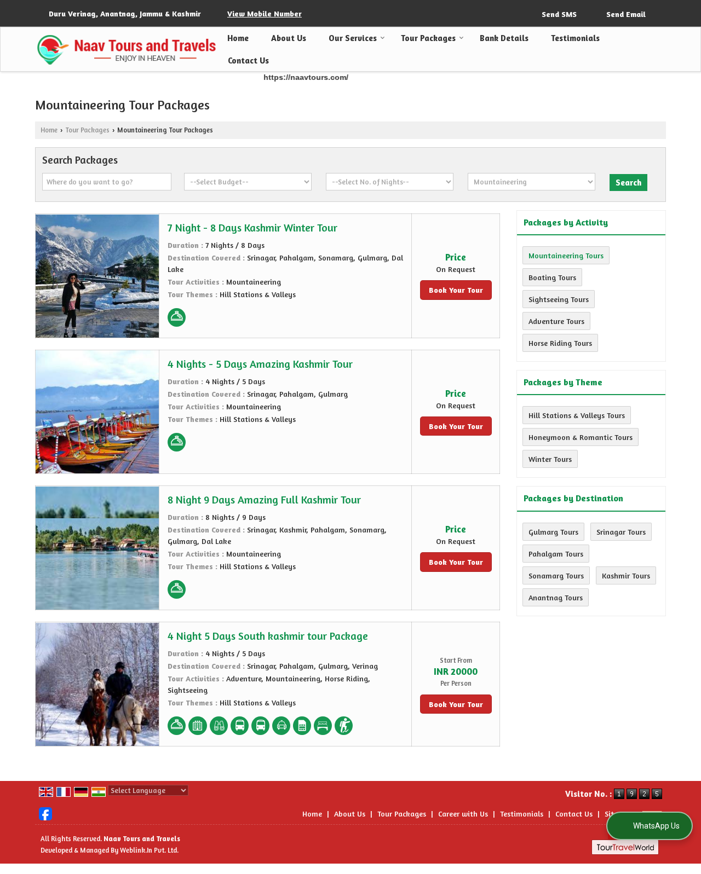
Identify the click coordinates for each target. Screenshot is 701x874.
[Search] (659, 13)
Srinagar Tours (621, 531)
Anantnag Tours (555, 597)
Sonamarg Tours (556, 575)
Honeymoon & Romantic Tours (580, 437)
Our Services (353, 38)
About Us (288, 38)
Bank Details (504, 38)
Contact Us (248, 60)
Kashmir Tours (626, 575)
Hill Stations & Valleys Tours (576, 415)
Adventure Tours (556, 321)
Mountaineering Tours (566, 255)
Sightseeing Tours (558, 299)
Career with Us (463, 813)
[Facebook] (45, 813)
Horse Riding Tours (560, 343)
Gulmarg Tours (553, 531)
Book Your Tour (456, 289)
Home (238, 38)
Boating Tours (552, 277)
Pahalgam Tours (555, 553)
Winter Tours (550, 459)
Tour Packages (428, 38)
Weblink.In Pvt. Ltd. (149, 850)
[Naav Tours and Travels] (125, 49)
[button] (264, 13)
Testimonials (575, 38)
